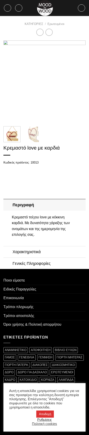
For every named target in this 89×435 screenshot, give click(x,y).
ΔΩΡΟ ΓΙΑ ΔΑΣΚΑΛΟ (32, 372)
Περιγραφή (23, 205)
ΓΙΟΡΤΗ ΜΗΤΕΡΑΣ (69, 357)
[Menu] (7, 8)
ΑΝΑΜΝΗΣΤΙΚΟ (15, 350)
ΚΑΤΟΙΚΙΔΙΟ (28, 379)
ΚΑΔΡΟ (10, 379)
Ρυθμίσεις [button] (44, 420)
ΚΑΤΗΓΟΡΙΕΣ (34, 24)
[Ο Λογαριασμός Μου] (81, 8)
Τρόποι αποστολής (18, 316)
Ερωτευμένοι (55, 24)
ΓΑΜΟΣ (10, 357)
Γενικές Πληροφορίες (32, 263)
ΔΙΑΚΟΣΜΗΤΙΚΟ (63, 365)
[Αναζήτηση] (18, 8)
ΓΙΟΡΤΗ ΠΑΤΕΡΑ (16, 365)
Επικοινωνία (13, 298)
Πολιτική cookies (44, 424)
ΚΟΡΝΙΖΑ (47, 379)
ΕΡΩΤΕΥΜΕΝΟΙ (62, 372)
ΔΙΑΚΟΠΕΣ (40, 365)
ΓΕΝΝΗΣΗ (45, 357)
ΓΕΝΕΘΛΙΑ (26, 357)
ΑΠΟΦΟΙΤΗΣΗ (40, 350)
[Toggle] (7, 205)
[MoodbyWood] (45, 8)
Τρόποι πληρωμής (18, 307)
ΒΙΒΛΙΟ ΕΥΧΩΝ (65, 350)
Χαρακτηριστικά (27, 252)
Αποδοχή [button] (45, 414)
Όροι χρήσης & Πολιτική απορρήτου (32, 324)
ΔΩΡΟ (9, 372)
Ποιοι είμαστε (14, 280)
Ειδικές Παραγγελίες (19, 289)
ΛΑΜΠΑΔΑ (66, 379)
